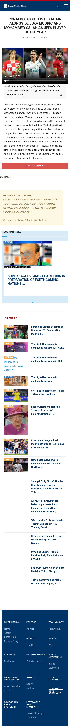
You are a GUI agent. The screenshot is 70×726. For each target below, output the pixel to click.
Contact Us (10, 636)
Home (25, 37)
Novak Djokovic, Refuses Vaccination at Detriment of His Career (46, 463)
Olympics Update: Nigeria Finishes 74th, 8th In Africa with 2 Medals (47, 555)
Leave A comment (35, 166)
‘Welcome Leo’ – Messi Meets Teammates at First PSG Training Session (47, 524)
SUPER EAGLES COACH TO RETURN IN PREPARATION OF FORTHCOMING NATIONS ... (34, 280)
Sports (34, 37)
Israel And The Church (11, 678)
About (7, 632)
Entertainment (35, 655)
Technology (56, 622)
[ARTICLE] (16, 331)
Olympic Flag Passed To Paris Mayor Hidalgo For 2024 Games (47, 540)
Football (30, 687)
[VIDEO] (16, 380)
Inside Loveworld (56, 656)
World (53, 638)
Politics (31, 622)
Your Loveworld (56, 678)
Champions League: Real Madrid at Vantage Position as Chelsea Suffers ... (47, 444)
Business (9, 655)
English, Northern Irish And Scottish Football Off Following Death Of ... (45, 410)
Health (30, 638)
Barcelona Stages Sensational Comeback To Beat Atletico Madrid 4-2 (47, 330)
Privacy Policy (11, 641)
